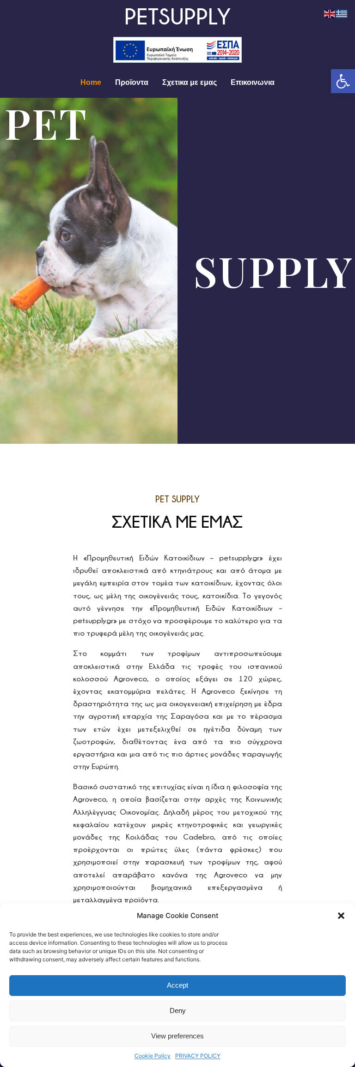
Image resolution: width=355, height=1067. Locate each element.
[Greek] (342, 13)
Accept (177, 985)
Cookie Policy (153, 1055)
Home (90, 82)
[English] (330, 13)
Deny (178, 1010)
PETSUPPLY (177, 16)
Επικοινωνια (253, 82)
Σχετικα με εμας (189, 82)
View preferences (177, 1036)
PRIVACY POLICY (197, 1055)
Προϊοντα (131, 82)
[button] (343, 81)
